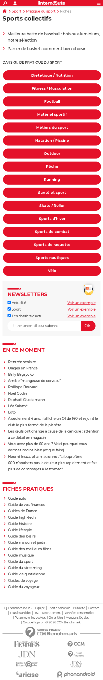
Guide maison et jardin (27, 542)
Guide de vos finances (26, 504)
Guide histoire (20, 523)
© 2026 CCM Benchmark (63, 622)
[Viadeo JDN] (76, 664)
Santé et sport (52, 192)
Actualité (18, 303)
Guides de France (22, 511)
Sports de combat (52, 231)
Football (52, 101)
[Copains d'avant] (27, 664)
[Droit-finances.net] (76, 654)
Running (52, 179)
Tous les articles (20, 613)
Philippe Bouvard (23, 387)
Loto (12, 412)
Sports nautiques (52, 257)
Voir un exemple (82, 303)
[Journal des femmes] (27, 644)
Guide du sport (20, 561)
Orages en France (23, 368)
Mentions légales (77, 617)
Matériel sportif (52, 114)
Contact (93, 608)
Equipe (40, 608)
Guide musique (21, 555)
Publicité (79, 608)
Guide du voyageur (24, 587)
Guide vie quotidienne (26, 574)
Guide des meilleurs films (30, 549)
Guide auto (17, 498)
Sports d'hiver (52, 218)
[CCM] (76, 644)
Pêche (52, 166)
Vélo (52, 270)
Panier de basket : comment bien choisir (47, 48)
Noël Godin (17, 393)
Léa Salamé (18, 406)
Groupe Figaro (32, 622)
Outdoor (52, 153)
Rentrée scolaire (22, 362)
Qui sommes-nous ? (18, 608)
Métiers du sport (52, 127)
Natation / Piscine (52, 140)
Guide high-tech (22, 517)
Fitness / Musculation (52, 88)
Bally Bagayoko (21, 374)
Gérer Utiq (55, 617)
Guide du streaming (25, 568)
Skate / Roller (52, 205)
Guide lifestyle (20, 530)
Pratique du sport (41, 11)
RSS (36, 613)
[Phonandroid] (76, 674)
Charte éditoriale (59, 608)
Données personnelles (79, 613)
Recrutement (51, 613)
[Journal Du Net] (27, 654)
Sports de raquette (52, 244)
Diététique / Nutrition (52, 75)
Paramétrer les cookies (30, 617)
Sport (16, 11)
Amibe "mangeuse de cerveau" (34, 380)
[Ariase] (27, 674)
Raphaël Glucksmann (26, 399)
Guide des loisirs (22, 536)
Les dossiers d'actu (26, 316)
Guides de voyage (23, 580)
